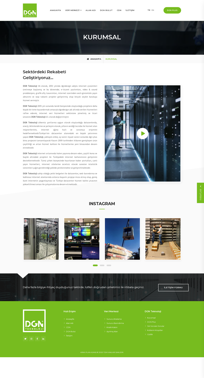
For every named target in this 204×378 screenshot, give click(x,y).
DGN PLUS (172, 10)
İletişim (69, 336)
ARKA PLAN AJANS (88, 352)
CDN (119, 10)
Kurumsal (151, 318)
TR (149, 10)
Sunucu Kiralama (114, 319)
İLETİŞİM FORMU (173, 287)
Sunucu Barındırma (115, 323)
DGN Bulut (70, 331)
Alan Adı (69, 323)
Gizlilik (150, 334)
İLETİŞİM (130, 10)
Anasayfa (95, 59)
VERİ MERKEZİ (72, 10)
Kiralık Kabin (112, 327)
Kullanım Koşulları (155, 330)
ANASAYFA (55, 10)
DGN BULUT (106, 10)
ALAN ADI (91, 10)
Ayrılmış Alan (112, 331)
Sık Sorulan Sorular (155, 326)
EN (153, 10)
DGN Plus (151, 322)
